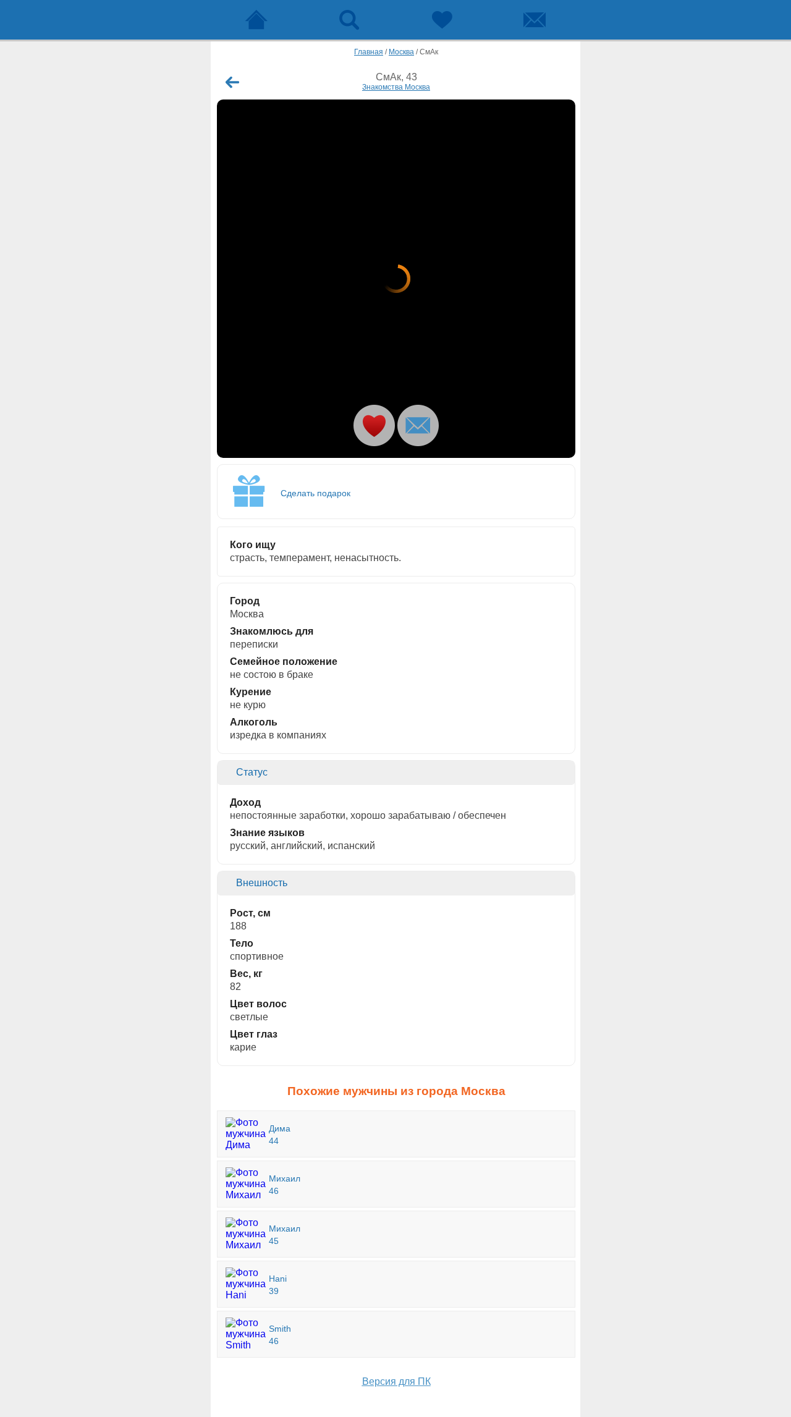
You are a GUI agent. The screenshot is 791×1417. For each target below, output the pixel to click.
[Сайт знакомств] (256, 20)
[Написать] (418, 425)
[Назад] (232, 82)
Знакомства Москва (396, 87)
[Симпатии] (442, 20)
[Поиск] (349, 20)
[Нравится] (374, 425)
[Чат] (534, 20)
